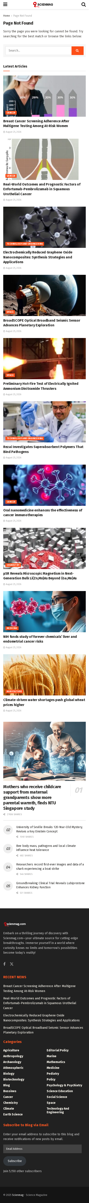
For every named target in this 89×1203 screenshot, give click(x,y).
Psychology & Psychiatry (64, 1085)
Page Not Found (22, 15)
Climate (8, 1108)
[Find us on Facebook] (4, 964)
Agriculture (14, 691)
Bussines (9, 1091)
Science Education (60, 1091)
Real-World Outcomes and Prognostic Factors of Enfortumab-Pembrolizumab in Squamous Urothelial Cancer (41, 189)
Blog (6, 1085)
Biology (8, 1074)
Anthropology (13, 1056)
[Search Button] (83, 4)
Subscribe (15, 1161)
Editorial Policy (57, 1050)
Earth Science (13, 1114)
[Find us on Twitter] (12, 964)
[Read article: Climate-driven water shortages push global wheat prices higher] (44, 674)
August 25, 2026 (13, 132)
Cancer (11, 113)
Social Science (57, 1097)
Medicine (12, 628)
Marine (51, 1056)
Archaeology (12, 1062)
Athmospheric (13, 1068)
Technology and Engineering (25, 244)
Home (6, 15)
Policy (51, 1079)
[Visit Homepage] (44, 4)
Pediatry (53, 1074)
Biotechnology (13, 1079)
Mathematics (56, 1062)
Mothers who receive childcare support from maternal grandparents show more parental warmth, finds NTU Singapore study (32, 797)
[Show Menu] (5, 4)
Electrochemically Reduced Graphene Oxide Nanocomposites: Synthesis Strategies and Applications (37, 257)
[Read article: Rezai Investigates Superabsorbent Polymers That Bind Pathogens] (44, 421)
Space (10, 312)
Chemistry (13, 565)
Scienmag (18, 1195)
